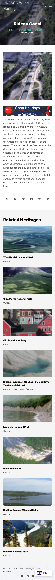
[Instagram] (28, 576)
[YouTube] (33, 576)
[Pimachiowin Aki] (27, 450)
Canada (6, 261)
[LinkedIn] (32, 198)
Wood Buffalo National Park (18, 257)
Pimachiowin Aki (12, 468)
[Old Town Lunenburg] (27, 322)
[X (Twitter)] (15, 198)
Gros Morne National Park (17, 298)
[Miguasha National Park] (27, 408)
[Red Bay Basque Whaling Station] (27, 492)
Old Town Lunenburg (14, 340)
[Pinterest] (23, 198)
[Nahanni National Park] (27, 533)
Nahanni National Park (15, 551)
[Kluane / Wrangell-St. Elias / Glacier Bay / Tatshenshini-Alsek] (27, 363)
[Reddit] (40, 198)
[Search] (45, 6)
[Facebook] (7, 198)
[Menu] (50, 6)
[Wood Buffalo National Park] (27, 239)
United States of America (23, 389)
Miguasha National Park (16, 427)
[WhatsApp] (48, 198)
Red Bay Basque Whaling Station (21, 510)
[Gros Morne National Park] (27, 280)
